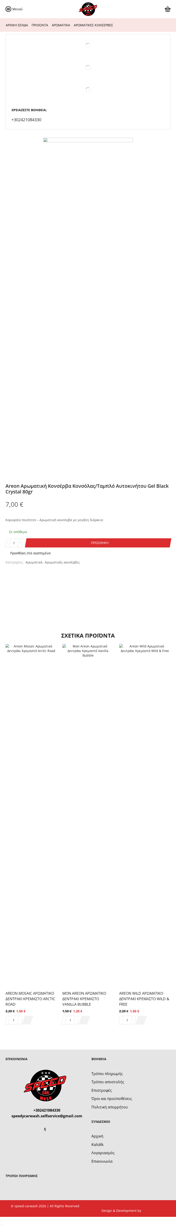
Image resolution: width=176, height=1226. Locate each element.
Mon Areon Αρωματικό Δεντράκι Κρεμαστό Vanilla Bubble (84, 999)
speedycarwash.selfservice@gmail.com (46, 1115)
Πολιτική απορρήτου (109, 1107)
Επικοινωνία (102, 1161)
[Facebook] (45, 1129)
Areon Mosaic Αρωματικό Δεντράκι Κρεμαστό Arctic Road (30, 999)
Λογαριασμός (103, 1152)
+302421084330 (26, 119)
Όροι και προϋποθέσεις (111, 1098)
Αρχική (97, 1136)
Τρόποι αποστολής (107, 1081)
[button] (27, 1020)
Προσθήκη (100, 543)
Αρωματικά (61, 25)
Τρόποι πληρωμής (107, 1073)
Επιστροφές (101, 1090)
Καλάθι (97, 1144)
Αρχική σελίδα (17, 25)
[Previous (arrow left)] (0, 1224)
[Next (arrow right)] (2, 1224)
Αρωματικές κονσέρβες (93, 25)
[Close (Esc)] (0, 1220)
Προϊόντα (40, 25)
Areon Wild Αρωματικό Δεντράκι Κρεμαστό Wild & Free (144, 999)
